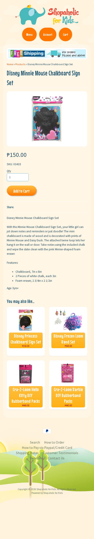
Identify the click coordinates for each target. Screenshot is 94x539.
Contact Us (56, 458)
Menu (29, 34)
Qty (9, 171)
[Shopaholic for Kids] (47, 23)
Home (10, 64)
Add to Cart (21, 190)
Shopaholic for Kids (46, 489)
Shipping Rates (27, 453)
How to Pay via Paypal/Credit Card (47, 447)
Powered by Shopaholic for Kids (47, 492)
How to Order (54, 442)
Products (20, 64)
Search (35, 442)
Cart (65, 34)
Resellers (37, 458)
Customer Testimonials (60, 453)
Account (47, 34)
